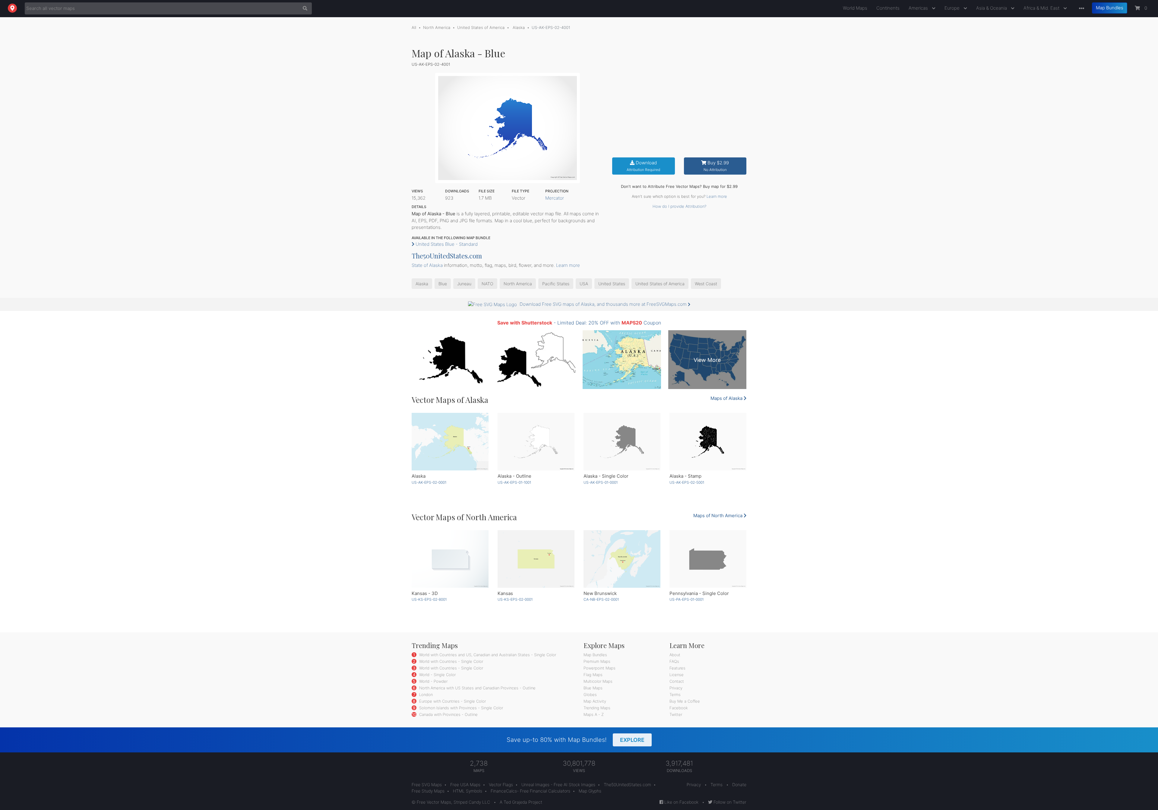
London (425, 694)
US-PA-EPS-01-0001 (686, 599)
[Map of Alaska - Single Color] (622, 441)
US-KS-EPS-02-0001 (515, 599)
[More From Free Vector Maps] (1080, 8)
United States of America (481, 27)
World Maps (855, 8)
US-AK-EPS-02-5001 (686, 482)
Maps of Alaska (727, 398)
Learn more (717, 196)
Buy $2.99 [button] (716, 166)
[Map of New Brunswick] (622, 559)
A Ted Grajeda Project (521, 802)
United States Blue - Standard (446, 244)
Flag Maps (593, 674)
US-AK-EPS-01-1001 (514, 482)
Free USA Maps (465, 784)
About (674, 654)
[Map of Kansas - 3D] (450, 559)
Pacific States (555, 283)
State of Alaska (427, 265)
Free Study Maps (428, 790)
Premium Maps (597, 661)
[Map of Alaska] (450, 441)
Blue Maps (593, 687)
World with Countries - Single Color (450, 661)
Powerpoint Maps (599, 668)
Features (677, 668)
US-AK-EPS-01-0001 (601, 482)
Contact (676, 681)
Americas (919, 8)
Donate (739, 784)
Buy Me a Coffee (684, 701)
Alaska (518, 27)
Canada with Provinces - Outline (448, 714)
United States (611, 283)
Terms (675, 694)
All (414, 27)
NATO (487, 283)
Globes (590, 694)
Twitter (675, 714)
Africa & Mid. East (1042, 8)
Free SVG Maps (427, 784)
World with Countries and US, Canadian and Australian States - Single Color (487, 654)
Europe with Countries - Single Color (452, 701)
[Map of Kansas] (536, 559)
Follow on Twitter (729, 802)
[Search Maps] (303, 8)
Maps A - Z (594, 714)
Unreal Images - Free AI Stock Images (558, 784)
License (676, 674)
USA (584, 283)
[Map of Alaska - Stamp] (707, 441)
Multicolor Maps (598, 681)
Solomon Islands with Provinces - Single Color (460, 707)
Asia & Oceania (992, 8)
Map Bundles (1109, 8)
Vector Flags (501, 784)
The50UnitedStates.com (447, 255)
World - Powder (433, 681)
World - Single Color (437, 674)
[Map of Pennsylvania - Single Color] (707, 559)
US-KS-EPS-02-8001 (429, 599)
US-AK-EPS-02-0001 (429, 482)
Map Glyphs (590, 790)
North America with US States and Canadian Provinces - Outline (477, 687)
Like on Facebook (680, 802)
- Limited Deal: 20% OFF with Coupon (579, 323)
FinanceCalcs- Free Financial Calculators (530, 790)
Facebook (678, 707)
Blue (442, 283)
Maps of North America (718, 515)
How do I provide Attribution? (679, 206)
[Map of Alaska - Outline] (536, 441)
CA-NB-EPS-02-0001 (601, 599)
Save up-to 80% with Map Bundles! (575, 739)
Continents (888, 8)
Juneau (464, 283)
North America (436, 27)
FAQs (674, 661)
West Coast (706, 283)
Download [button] (643, 166)
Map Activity (595, 701)
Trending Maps (597, 707)
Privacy (675, 687)
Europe (952, 8)
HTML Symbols (467, 790)
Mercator (554, 198)
